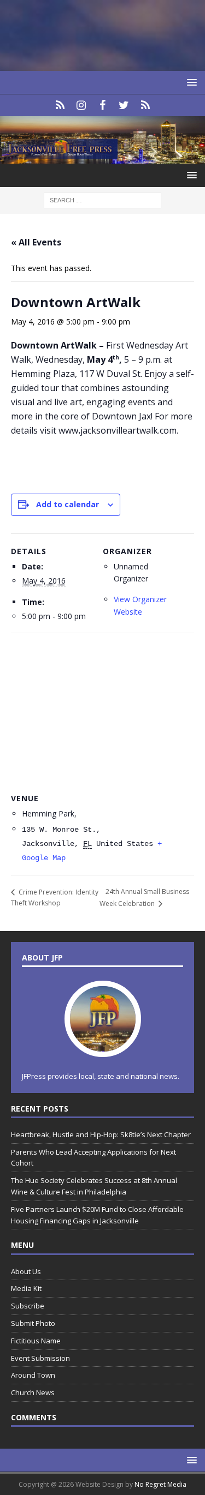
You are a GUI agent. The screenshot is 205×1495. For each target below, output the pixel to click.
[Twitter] (123, 105)
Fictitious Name (36, 1341)
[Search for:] (102, 199)
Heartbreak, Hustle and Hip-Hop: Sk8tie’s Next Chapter (101, 1134)
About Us (26, 1271)
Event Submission (40, 1358)
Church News (33, 1392)
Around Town (33, 1375)
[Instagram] (81, 105)
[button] (190, 82)
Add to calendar (67, 504)
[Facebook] (102, 105)
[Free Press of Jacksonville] (102, 157)
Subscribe (27, 1306)
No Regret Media (160, 1484)
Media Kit (26, 1288)
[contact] (59, 105)
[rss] (145, 105)
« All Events (36, 242)
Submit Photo (33, 1323)
